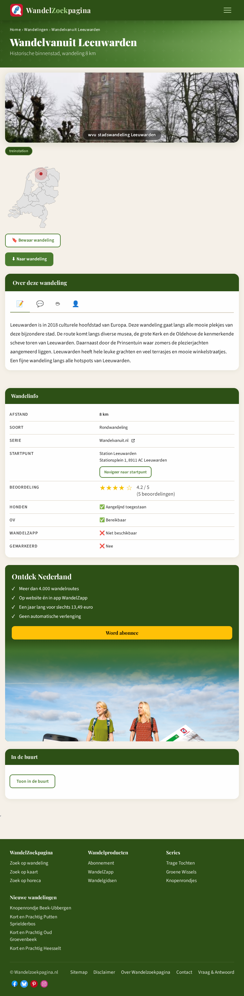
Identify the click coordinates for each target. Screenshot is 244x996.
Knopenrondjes (181, 880)
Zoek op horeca (25, 880)
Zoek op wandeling (29, 862)
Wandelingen (36, 29)
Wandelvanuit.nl (113, 440)
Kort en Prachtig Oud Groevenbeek (31, 936)
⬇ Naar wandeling (29, 259)
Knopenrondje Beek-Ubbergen (40, 907)
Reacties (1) (40, 304)
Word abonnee (122, 633)
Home (15, 29)
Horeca (58, 304)
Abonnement (101, 862)
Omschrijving (20, 304)
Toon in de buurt (33, 781)
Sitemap (78, 972)
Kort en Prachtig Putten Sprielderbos (33, 920)
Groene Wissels (181, 871)
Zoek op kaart (24, 871)
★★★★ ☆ (115, 487)
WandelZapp (100, 871)
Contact (184, 972)
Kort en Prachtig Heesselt (35, 948)
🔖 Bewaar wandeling (33, 240)
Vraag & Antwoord (216, 972)
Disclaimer (104, 972)
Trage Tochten (180, 862)
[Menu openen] (227, 10)
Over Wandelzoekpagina (145, 972)
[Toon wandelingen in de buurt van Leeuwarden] (41, 173)
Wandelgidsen (102, 880)
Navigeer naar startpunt (125, 472)
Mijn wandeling (75, 304)
